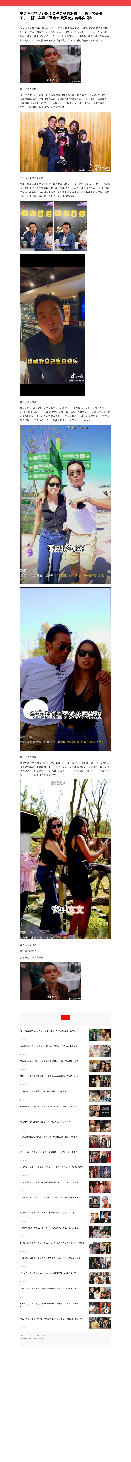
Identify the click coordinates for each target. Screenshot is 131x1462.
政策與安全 (29, 1339)
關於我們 (23, 1339)
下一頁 (65, 1017)
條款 (35, 1339)
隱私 (38, 1339)
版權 (41, 1339)
